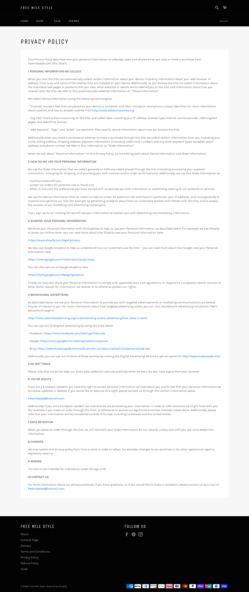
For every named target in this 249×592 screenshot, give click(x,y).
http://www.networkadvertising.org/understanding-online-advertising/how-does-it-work (87, 318)
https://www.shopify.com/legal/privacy (54, 240)
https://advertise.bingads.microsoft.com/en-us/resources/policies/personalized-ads (93, 348)
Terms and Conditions (35, 551)
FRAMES (74, 21)
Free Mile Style (37, 8)
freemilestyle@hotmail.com (46, 398)
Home (24, 21)
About (24, 534)
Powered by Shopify (56, 586)
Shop (40, 21)
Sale (57, 21)
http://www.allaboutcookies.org (113, 110)
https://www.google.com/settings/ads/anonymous (74, 341)
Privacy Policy (29, 557)
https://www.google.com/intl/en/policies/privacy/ (61, 259)
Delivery (26, 545)
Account (223, 21)
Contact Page (29, 540)
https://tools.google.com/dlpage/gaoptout (56, 274)
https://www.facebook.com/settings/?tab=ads (74, 333)
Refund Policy (29, 563)
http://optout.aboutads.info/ (201, 356)
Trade (24, 569)
